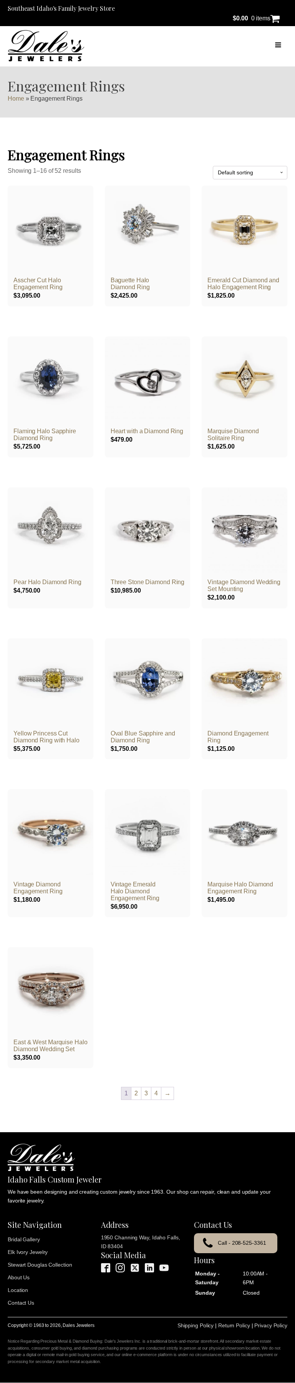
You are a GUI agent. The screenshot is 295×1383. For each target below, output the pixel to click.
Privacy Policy (270, 1325)
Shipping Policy (195, 1325)
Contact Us (21, 1303)
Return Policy (234, 1325)
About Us (19, 1277)
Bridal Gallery (24, 1239)
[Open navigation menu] (278, 45)
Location (18, 1290)
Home (16, 98)
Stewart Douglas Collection (40, 1265)
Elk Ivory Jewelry (28, 1252)
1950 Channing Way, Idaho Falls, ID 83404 (140, 1241)
